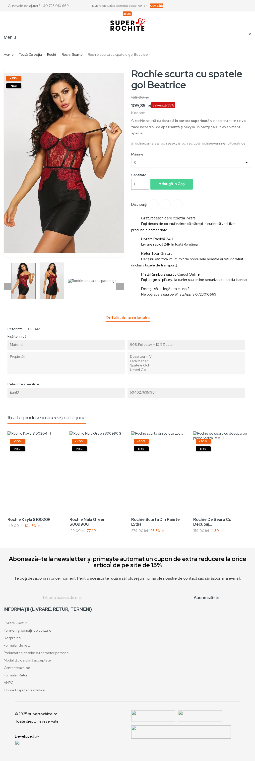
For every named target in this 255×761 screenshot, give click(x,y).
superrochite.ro (43, 713)
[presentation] (7, 486)
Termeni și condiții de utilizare (27, 630)
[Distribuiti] (153, 204)
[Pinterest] (177, 204)
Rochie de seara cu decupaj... (212, 522)
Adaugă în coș (172, 183)
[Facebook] (235, 5)
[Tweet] (165, 204)
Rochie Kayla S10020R (29, 519)
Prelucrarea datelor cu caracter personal (36, 653)
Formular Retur (15, 675)
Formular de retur (18, 645)
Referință (14, 329)
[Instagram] (249, 5)
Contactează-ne (17, 667)
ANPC (8, 682)
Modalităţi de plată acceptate (27, 660)
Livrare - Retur (15, 623)
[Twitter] (242, 5)
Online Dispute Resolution (24, 690)
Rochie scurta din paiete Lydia (155, 522)
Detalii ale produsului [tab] (128, 317)
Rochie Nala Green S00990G (87, 522)
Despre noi (12, 638)
